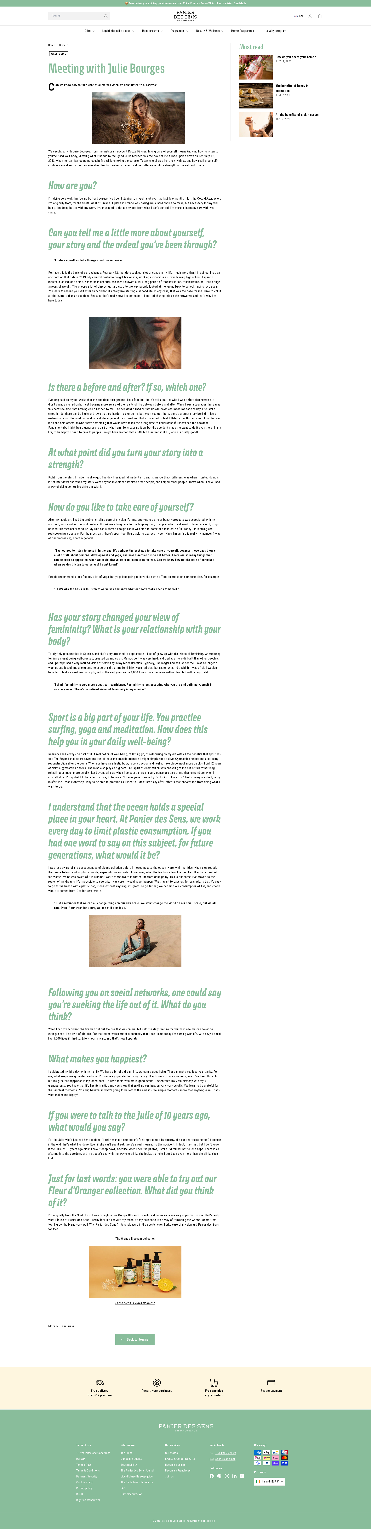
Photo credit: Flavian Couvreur (135, 1303)
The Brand (127, 1453)
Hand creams (151, 31)
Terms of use (84, 1464)
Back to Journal (137, 1339)
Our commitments (131, 1458)
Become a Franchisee (178, 1470)
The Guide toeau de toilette (137, 1482)
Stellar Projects (206, 1520)
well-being (58, 53)
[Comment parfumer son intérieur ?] (256, 67)
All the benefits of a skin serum (297, 115)
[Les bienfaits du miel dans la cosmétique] (256, 95)
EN (301, 15)
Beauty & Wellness (208, 31)
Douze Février (137, 151)
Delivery (80, 1458)
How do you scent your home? (296, 57)
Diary (62, 45)
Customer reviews (131, 1494)
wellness (68, 1326)
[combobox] (79, 16)
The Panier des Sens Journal (137, 1470)
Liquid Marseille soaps (116, 31)
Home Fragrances (243, 31)
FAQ (123, 1488)
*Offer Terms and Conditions (93, 1453)
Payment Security (86, 1476)
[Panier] (320, 16)
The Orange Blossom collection (135, 1238)
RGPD (79, 1494)
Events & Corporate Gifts (180, 1458)
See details (240, 3)
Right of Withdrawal (88, 1500)
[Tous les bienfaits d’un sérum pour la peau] (256, 124)
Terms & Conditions (88, 1470)
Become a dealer (175, 1464)
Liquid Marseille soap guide (137, 1476)
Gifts (88, 31)
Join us (169, 1476)
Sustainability (129, 1464)
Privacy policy (84, 1488)
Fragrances (178, 31)
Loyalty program (275, 31)
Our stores (171, 1453)
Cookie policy (84, 1482)
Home (52, 45)
